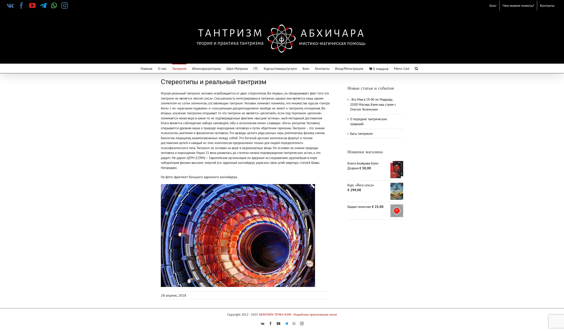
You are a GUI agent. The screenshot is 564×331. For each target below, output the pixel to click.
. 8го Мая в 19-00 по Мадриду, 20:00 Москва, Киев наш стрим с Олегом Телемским (373, 104)
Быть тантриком (361, 133)
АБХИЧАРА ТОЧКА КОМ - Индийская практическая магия (298, 314)
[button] (416, 68)
